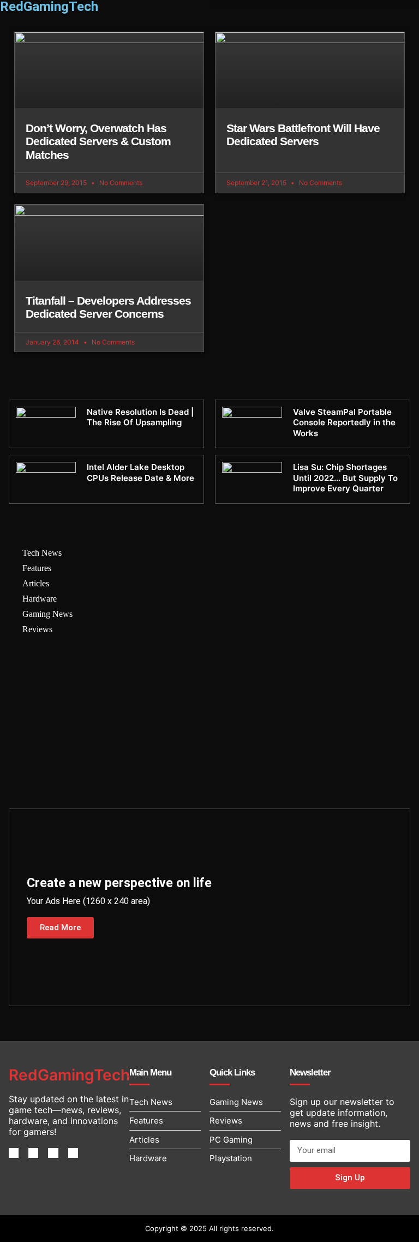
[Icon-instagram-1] (53, 1153)
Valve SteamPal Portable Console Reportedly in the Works (344, 422)
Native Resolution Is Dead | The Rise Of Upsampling (140, 417)
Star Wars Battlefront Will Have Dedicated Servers (303, 135)
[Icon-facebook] (14, 1153)
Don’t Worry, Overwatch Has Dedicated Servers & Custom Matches (98, 141)
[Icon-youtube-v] (73, 1153)
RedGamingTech (69, 1075)
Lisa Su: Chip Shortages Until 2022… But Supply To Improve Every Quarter (345, 478)
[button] (314, 3)
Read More (60, 927)
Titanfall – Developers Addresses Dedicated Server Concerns (108, 307)
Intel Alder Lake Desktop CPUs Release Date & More (140, 472)
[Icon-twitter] (33, 1153)
